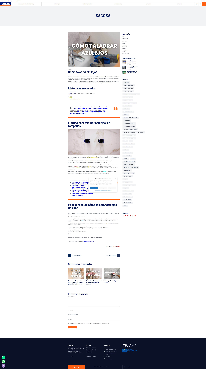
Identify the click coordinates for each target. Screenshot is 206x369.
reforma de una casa (128, 190)
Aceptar (94, 187)
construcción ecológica (129, 123)
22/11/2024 (70, 69)
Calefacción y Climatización (91, 354)
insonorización (127, 155)
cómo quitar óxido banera (129, 135)
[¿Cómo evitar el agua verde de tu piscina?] (124, 72)
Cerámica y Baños (89, 352)
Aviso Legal (109, 190)
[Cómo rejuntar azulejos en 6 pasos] (112, 273)
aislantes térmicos (128, 91)
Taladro (71, 92)
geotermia (126, 149)
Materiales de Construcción (91, 347)
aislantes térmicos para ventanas (131, 94)
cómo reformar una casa (129, 138)
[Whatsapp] (3, 361)
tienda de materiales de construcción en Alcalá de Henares (91, 108)
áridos (125, 205)
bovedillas (126, 108)
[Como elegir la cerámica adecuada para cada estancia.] (124, 62)
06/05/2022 (129, 69)
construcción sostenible (129, 126)
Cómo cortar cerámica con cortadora (82, 194)
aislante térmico (127, 97)
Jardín (123, 43)
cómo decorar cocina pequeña (130, 129)
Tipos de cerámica (77, 195)
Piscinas (124, 48)
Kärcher (133, 158)
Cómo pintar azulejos (78, 185)
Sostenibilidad (125, 50)
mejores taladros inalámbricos (131, 167)
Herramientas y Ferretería (91, 349)
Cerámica (126, 114)
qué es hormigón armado (129, 185)
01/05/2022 (129, 64)
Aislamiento (126, 82)
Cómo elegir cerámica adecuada (81, 192)
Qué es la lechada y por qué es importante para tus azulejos (94, 282)
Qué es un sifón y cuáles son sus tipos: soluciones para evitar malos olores (75, 282)
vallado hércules (127, 202)
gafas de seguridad (128, 146)
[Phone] (3, 357)
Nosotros (124, 46)
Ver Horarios (20, 1)
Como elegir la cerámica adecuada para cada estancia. (131, 62)
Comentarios (117, 246)
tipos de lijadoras (128, 196)
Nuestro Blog (70, 356)
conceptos (124, 40)
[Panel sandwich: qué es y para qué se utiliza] (124, 67)
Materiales (124, 45)
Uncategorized (125, 53)
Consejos (124, 41)
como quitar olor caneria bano (130, 117)
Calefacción (125, 38)
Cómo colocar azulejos (78, 187)
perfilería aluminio (128, 176)
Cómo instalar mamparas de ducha (82, 189)
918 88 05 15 (5, 1)
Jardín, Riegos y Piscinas (91, 356)
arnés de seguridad (128, 100)
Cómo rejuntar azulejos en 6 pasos (111, 281)
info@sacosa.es (12, 1)
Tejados (124, 51)
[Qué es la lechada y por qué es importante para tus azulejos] (94, 273)
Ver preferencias (112, 187)
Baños (69, 279)
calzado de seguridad (128, 111)
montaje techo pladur (129, 173)
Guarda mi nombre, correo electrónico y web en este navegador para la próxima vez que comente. (89, 323)
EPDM (131, 141)
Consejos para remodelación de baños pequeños (86, 190)
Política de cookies (97, 190)
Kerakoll (126, 158)
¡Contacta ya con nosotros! (78, 113)
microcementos (127, 170)
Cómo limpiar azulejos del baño (81, 184)
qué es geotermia (127, 182)
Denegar (103, 187)
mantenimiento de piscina (129, 161)
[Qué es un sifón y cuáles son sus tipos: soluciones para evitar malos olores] (76, 273)
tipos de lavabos (127, 193)
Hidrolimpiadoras (127, 152)
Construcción (127, 120)
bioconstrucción (127, 105)
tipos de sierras (127, 199)
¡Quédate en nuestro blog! (88, 241)
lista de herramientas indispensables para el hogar (91, 112)
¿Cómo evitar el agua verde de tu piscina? (132, 72)
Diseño (125, 141)
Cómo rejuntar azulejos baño (80, 182)
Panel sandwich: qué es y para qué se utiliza (132, 67)
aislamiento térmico (128, 88)
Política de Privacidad (104, 190)
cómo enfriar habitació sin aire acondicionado (134, 132)
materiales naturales (128, 164)
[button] (115, 178)
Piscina (125, 179)
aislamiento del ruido (128, 85)
